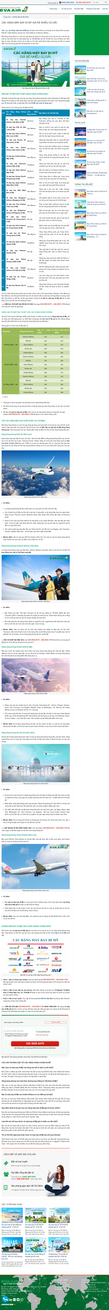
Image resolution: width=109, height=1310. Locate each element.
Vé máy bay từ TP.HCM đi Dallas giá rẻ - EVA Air (58, 1225)
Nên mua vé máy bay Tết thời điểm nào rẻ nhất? (96, 141)
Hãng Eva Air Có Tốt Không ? (90, 1289)
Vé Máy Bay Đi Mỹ (60, 1282)
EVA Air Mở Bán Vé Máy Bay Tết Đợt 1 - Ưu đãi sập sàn (97, 174)
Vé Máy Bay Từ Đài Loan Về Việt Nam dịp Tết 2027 (97, 130)
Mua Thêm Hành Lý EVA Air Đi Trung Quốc (96, 225)
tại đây (38, 1166)
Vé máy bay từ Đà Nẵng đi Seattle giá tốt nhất (35, 1255)
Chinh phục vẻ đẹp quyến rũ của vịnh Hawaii (96, 101)
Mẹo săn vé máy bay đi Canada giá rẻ (95, 112)
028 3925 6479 (35, 1043)
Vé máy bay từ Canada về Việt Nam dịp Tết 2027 (96, 152)
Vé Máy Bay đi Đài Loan (61, 1289)
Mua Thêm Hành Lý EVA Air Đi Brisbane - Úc (96, 235)
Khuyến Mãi (78, 8)
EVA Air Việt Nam (47, 998)
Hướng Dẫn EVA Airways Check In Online (94, 1291)
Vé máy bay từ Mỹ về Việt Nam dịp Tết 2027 (96, 163)
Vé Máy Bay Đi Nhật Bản (62, 1287)
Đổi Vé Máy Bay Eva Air (88, 1287)
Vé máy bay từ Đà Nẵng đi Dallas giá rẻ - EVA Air (11, 1225)
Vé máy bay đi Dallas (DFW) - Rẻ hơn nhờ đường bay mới (12, 1256)
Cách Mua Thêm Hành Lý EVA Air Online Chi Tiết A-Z (96, 203)
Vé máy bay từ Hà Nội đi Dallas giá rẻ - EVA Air (34, 1225)
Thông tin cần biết (93, 8)
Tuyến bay (53, 8)
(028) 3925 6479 (14, 1289)
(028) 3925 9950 (25, 1291)
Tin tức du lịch (66, 8)
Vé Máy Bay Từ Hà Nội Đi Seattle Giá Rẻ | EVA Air (58, 1255)
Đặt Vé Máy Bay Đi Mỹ (88, 1285)
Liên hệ (105, 8)
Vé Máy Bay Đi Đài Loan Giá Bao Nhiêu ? (94, 1282)
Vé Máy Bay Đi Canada (61, 1285)
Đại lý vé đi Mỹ (60, 933)
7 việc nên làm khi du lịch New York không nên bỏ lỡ (96, 90)
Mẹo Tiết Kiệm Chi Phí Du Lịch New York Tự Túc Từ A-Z (97, 80)
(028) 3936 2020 (12, 1291)
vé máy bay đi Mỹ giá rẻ (48, 319)
